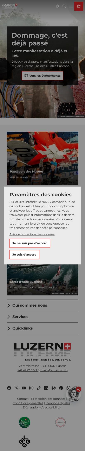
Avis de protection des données (32, 234)
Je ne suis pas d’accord (29, 243)
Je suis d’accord (24, 254)
